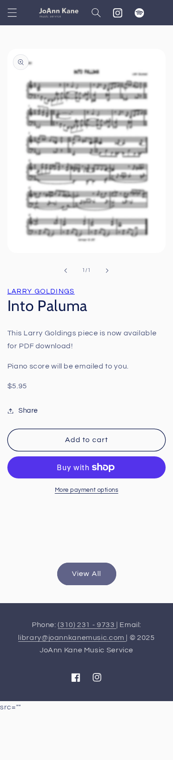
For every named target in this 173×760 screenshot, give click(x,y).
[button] (12, 12)
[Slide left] (65, 270)
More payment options (87, 490)
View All (86, 573)
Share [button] (28, 410)
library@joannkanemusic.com (72, 637)
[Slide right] (107, 270)
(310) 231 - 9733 (87, 624)
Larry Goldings (41, 291)
